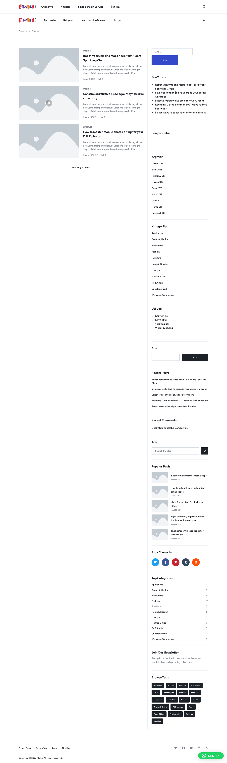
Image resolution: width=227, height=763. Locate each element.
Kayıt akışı (161, 319)
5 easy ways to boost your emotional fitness (180, 112)
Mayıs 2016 (157, 181)
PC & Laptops (178, 707)
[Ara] (204, 451)
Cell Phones (195, 685)
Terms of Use (41, 748)
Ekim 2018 (157, 169)
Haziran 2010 (158, 212)
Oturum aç (161, 315)
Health (195, 700)
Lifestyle (87, 127)
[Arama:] (172, 51)
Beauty (171, 685)
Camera (182, 685)
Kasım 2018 (157, 163)
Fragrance (158, 700)
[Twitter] (155, 562)
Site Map (66, 748)
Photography (175, 714)
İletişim (118, 20)
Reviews (189, 714)
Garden (184, 700)
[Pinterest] (175, 562)
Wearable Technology (163, 295)
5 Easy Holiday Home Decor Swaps (189, 475)
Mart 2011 (157, 206)
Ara (154, 348)
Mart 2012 (157, 194)
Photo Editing (159, 714)
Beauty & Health (160, 239)
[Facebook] (165, 562)
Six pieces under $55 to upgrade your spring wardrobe (179, 388)
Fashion (87, 51)
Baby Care (158, 685)
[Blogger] (196, 562)
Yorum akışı (162, 323)
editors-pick (169, 692)
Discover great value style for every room (179, 100)
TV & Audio (157, 282)
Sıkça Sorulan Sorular (93, 20)
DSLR (156, 692)
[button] (211, 755)
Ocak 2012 (157, 200)
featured (194, 692)
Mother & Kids (159, 276)
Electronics (157, 245)
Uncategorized (159, 288)
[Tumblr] (186, 562)
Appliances (157, 233)
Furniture (156, 257)
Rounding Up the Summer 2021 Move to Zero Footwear (180, 400)
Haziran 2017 (158, 175)
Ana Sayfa (50, 20)
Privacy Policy (25, 748)
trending (157, 721)
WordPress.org (164, 327)
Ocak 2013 (157, 188)
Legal (54, 748)
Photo (191, 707)
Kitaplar (68, 20)
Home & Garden (160, 264)
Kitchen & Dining (160, 707)
